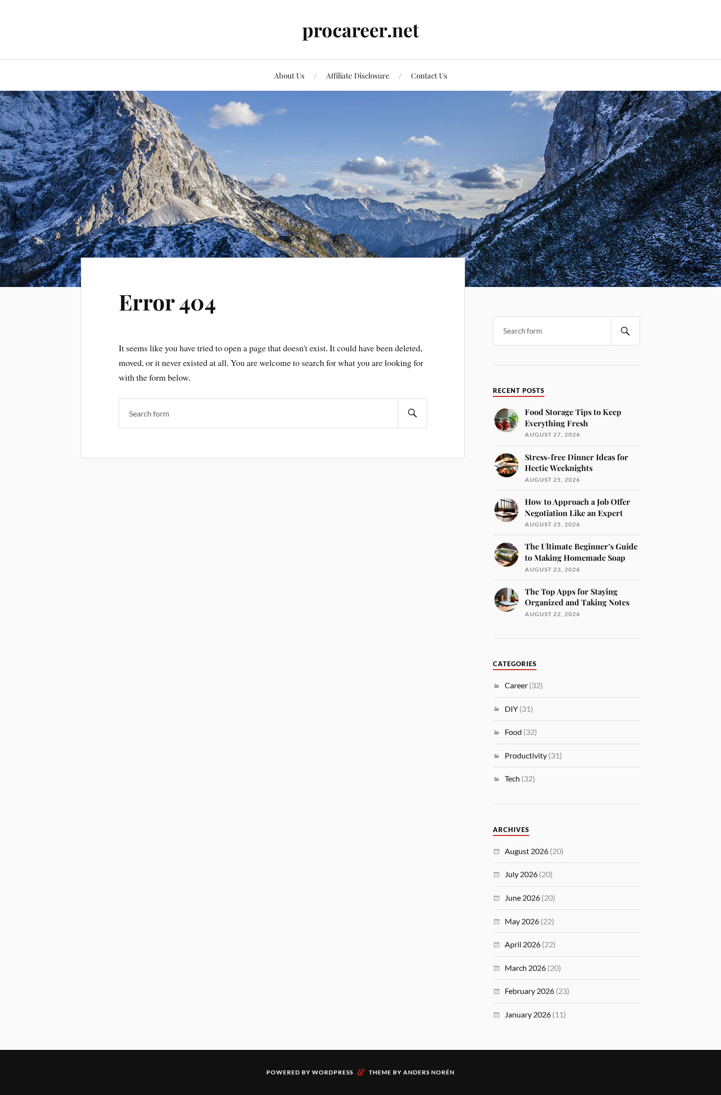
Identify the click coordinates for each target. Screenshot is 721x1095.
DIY (511, 708)
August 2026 (526, 851)
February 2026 (529, 990)
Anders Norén (429, 1072)
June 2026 (522, 897)
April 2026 (523, 944)
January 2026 (528, 1014)
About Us (289, 75)
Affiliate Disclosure (357, 75)
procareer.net (360, 29)
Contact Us (429, 75)
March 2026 (525, 967)
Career (516, 685)
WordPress (332, 1072)
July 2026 (521, 874)
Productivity (526, 755)
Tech (512, 778)
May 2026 (522, 921)
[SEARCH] (412, 413)
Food (513, 731)
